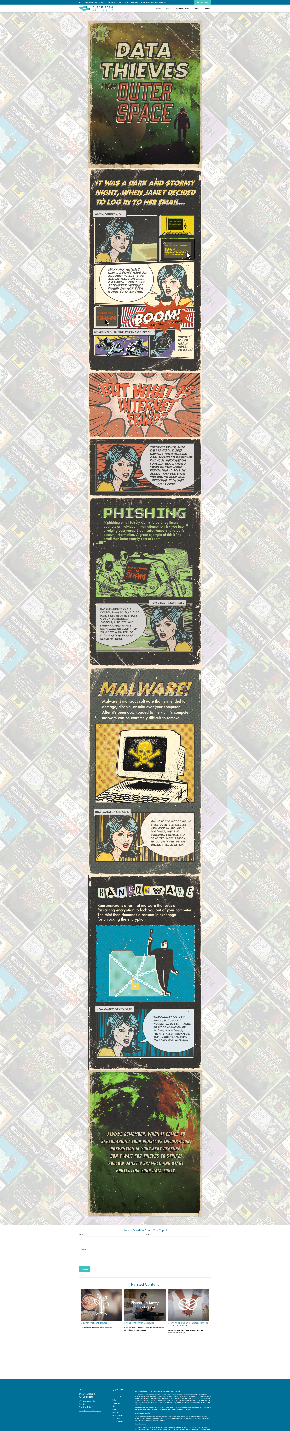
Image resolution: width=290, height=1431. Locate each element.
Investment (116, 1397)
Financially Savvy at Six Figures (139, 1323)
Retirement (116, 1394)
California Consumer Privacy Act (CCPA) (194, 1407)
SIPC (187, 1416)
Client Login (204, 2)
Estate (114, 1400)
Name (81, 1234)
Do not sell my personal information (181, 1409)
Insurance (116, 1403)
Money (114, 1409)
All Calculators (117, 1421)
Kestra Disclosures (140, 1424)
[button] (158, 8)
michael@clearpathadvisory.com (154, 2)
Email (148, 1234)
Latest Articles (117, 1415)
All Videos (116, 1418)
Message (82, 1249)
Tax (113, 1406)
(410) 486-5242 (132, 2)
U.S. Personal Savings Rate (94, 1323)
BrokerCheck (176, 1391)
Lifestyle (115, 1412)
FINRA (184, 1416)
